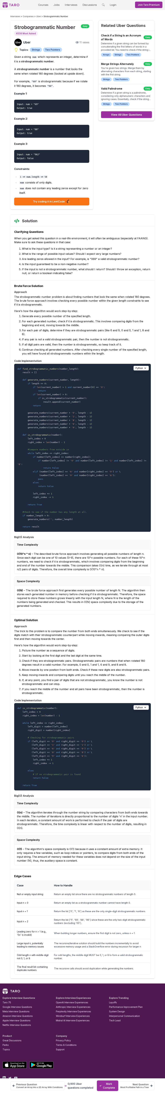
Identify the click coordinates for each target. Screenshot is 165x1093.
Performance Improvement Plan (126, 1007)
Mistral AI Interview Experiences (73, 1020)
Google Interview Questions (17, 1007)
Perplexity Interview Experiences (73, 1011)
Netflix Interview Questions (17, 1025)
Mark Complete (109, 1085)
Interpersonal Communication (124, 1016)
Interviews (71, 4)
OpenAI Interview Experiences (72, 1002)
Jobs (56, 4)
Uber (38, 16)
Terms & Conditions (66, 1045)
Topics (6, 1049)
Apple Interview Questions (16, 1020)
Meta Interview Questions (16, 1011)
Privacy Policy (63, 1040)
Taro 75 (7, 1002)
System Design (117, 1011)
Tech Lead (115, 1020)
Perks (6, 1045)
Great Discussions (12, 1040)
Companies (28, 16)
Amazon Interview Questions (18, 1016)
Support (60, 1049)
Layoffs (113, 1002)
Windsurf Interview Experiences (73, 1016)
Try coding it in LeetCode (49, 201)
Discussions (89, 4)
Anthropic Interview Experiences (73, 1007)
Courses (43, 4)
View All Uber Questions (126, 114)
